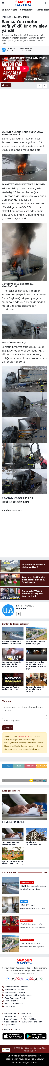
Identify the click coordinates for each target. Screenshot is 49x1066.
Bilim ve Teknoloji (11, 1019)
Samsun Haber (9, 10)
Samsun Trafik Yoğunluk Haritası (18, 995)
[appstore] (13, 1037)
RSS (7, 1049)
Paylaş (7, 85)
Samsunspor (26, 10)
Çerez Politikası (30, 1019)
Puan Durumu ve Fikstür (15, 998)
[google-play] (36, 1037)
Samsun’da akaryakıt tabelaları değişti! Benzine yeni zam (11, 664)
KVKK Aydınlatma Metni (31, 1022)
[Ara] (45, 3)
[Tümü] (45, 872)
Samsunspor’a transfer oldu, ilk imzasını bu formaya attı (32, 926)
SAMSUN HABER (12, 498)
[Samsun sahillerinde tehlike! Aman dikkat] (12, 634)
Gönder (8, 728)
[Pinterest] (17, 979)
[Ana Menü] (3, 3)
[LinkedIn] (27, 979)
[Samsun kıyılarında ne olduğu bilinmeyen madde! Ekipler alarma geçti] (36, 654)
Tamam (34, 1063)
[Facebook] (8, 979)
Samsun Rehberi (11, 1016)
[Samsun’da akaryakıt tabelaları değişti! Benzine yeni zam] (12, 654)
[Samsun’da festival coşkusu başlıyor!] (12, 679)
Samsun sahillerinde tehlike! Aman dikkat (33, 887)
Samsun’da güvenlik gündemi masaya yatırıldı (35, 689)
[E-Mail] (18, 614)
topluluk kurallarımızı (26, 736)
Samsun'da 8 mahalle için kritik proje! (32, 945)
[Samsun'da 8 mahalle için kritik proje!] (36, 634)
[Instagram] (22, 979)
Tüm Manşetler (11, 1001)
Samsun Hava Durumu (14, 990)
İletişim (17, 1029)
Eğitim (24, 901)
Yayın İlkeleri (9, 1025)
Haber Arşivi (10, 1006)
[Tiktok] (36, 979)
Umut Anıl (21, 609)
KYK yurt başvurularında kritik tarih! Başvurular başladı (33, 907)
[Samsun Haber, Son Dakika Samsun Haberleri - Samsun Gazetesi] (23, 3)
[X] (13, 979)
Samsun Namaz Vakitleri (15, 992)
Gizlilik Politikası (10, 1022)
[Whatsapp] (41, 979)
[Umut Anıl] (8, 610)
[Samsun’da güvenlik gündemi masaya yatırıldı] (36, 679)
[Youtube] (31, 979)
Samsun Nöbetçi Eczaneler (16, 987)
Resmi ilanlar (27, 1016)
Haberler (6, 17)
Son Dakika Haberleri (14, 1004)
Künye (7, 1029)
